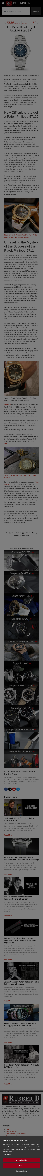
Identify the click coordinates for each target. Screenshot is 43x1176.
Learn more (7, 1154)
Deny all (21, 1166)
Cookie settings (21, 1171)
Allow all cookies (21, 1160)
